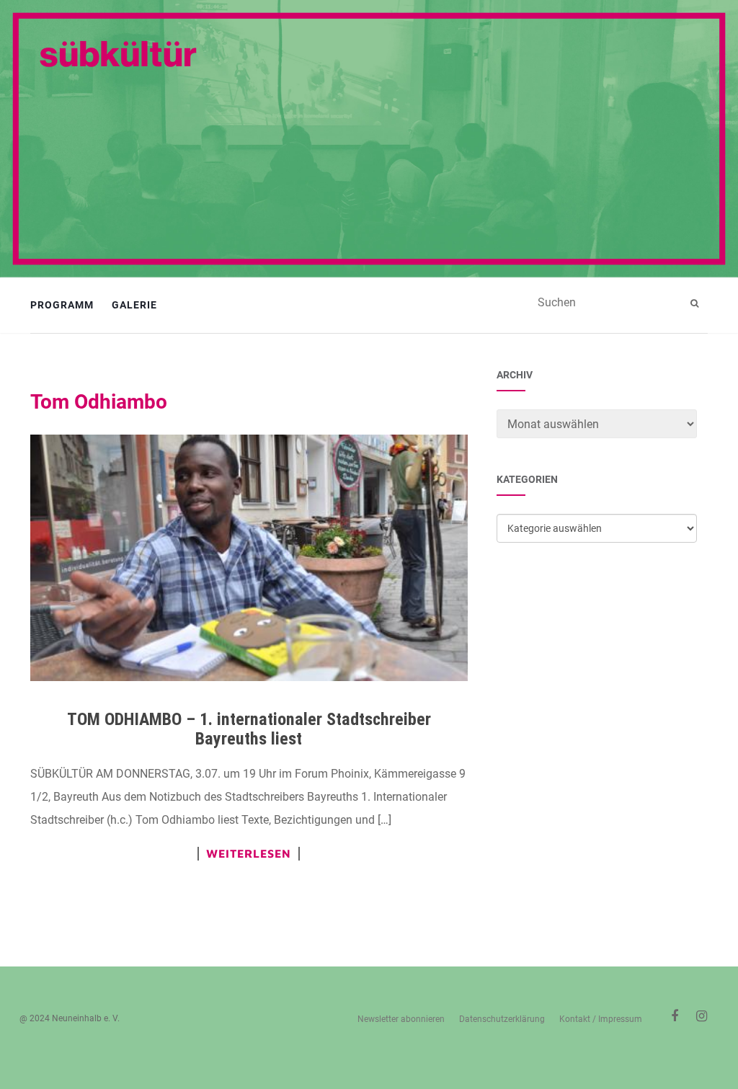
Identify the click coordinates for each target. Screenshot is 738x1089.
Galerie (134, 305)
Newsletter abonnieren (401, 1019)
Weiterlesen (248, 853)
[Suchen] (696, 303)
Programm (62, 305)
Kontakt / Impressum (600, 1019)
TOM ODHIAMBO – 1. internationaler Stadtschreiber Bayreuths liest (249, 728)
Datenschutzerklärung (502, 1019)
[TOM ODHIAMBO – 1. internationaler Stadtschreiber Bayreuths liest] (249, 558)
